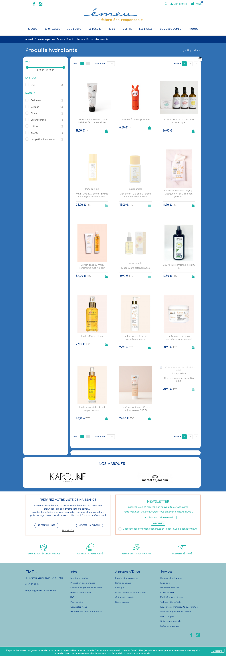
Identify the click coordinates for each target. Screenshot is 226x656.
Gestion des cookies (80, 592)
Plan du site (76, 602)
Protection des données (82, 583)
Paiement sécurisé (169, 588)
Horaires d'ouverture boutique (86, 612)
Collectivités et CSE (170, 602)
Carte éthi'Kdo (167, 592)
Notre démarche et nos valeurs (131, 592)
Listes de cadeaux (169, 626)
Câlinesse (36, 100)
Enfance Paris (38, 120)
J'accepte (217, 651)
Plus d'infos (68, 530)
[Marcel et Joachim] (155, 477)
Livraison (165, 583)
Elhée (34, 113)
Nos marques (122, 602)
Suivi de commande (170, 621)
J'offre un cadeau (89, 525)
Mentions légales (79, 578)
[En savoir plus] (138, 451)
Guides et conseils (124, 597)
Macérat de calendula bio (135, 268)
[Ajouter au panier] (106, 130)
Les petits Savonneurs (43, 139)
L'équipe (119, 588)
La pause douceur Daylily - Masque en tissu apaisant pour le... (179, 194)
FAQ (72, 597)
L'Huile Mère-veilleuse (92, 336)
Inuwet (34, 133)
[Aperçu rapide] (132, 451)
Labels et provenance (126, 578)
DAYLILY (35, 107)
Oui (33, 85)
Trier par (100, 64)
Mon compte (167, 616)
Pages (177, 64)
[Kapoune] (67, 477)
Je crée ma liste (46, 525)
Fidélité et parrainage (171, 597)
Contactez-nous (78, 607)
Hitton (34, 126)
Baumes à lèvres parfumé (135, 119)
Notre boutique (123, 583)
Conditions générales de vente (86, 588)
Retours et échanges (171, 578)
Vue (75, 64)
